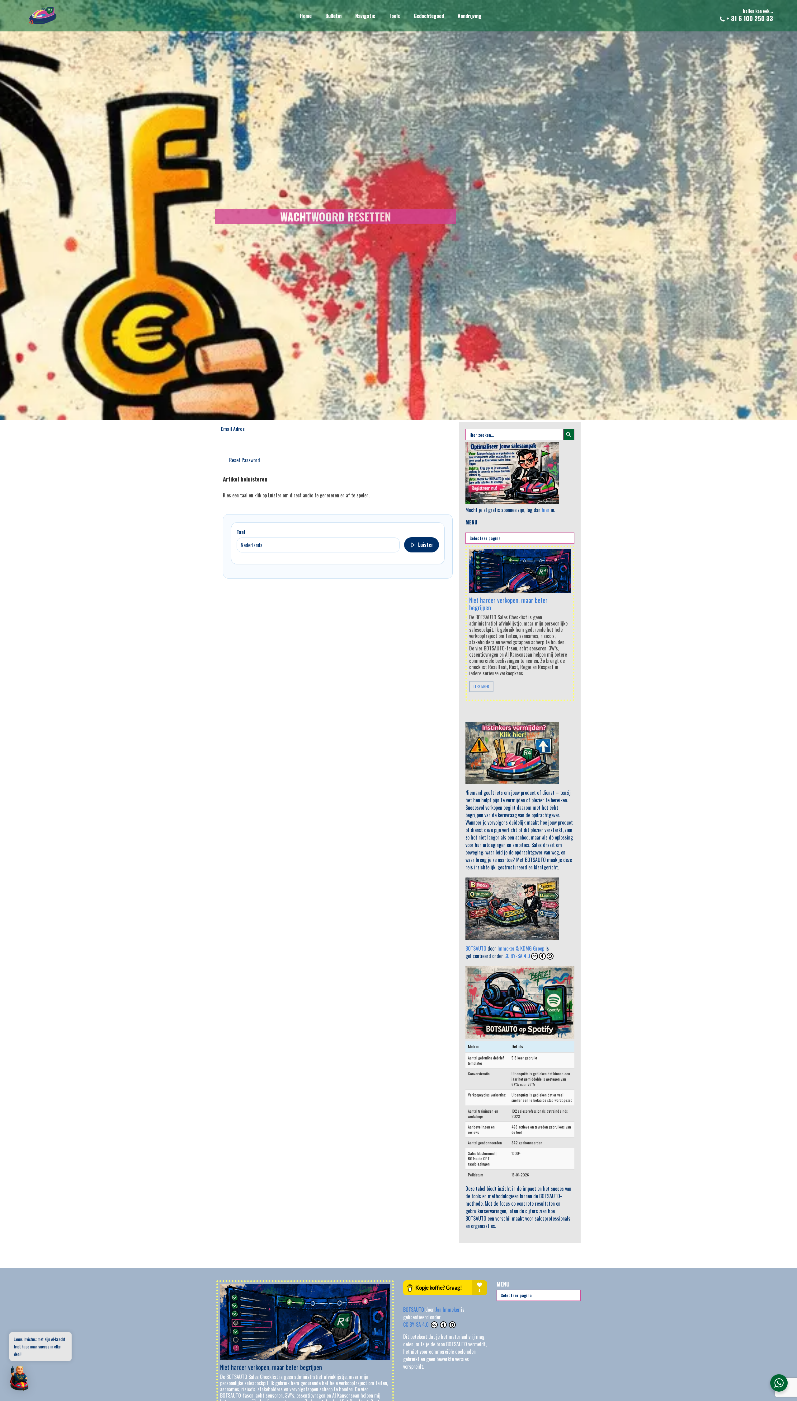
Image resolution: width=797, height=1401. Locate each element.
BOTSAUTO (475, 948)
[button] (19, 1379)
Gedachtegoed (429, 16)
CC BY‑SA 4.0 (416, 1324)
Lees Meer (481, 686)
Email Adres (233, 428)
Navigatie (365, 16)
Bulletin (333, 16)
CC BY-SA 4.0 (517, 956)
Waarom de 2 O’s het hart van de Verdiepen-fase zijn (508, 597)
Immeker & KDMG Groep (521, 948)
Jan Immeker (448, 1309)
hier (545, 510)
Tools (394, 16)
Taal (241, 531)
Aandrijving (469, 16)
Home (306, 16)
